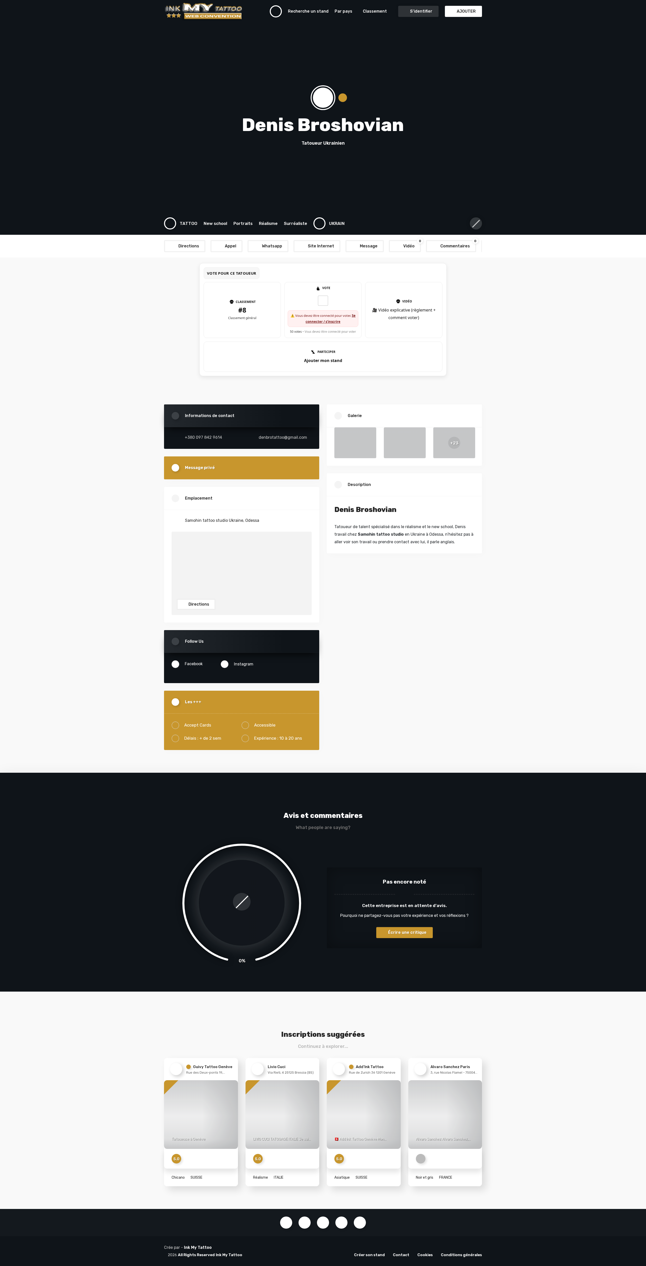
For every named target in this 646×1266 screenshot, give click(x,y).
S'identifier (420, 11)
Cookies (425, 1255)
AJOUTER (466, 11)
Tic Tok (360, 1223)
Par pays (343, 11)
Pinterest (341, 1223)
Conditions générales (461, 1255)
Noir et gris (424, 1177)
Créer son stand (369, 1255)
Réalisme (260, 1177)
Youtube (323, 1223)
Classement (375, 11)
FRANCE (445, 1177)
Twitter (305, 1223)
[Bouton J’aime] (323, 300)
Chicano (178, 1177)
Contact (401, 1255)
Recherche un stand (308, 11)
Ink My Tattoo (198, 1247)
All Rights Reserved (196, 1255)
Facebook (286, 1223)
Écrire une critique (406, 932)
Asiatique (342, 1177)
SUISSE (196, 1177)
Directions (198, 604)
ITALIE (278, 1177)
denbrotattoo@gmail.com (283, 437)
